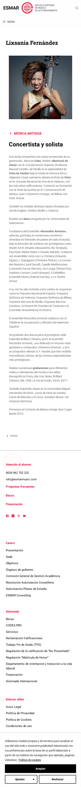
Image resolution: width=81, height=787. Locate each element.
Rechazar (58, 779)
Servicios (12, 632)
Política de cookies (29, 760)
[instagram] (18, 515)
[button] (77, 8)
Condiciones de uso (19, 726)
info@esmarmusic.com (21, 479)
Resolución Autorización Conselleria (30, 582)
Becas (10, 495)
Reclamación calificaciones (24, 638)
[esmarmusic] (30, 8)
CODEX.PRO (14, 625)
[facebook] (7, 515)
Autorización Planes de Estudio (26, 589)
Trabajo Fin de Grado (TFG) (23, 644)
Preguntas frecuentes (20, 486)
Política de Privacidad (20, 713)
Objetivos (12, 563)
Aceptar (40, 768)
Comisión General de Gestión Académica (33, 576)
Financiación (14, 504)
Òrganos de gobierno (19, 570)
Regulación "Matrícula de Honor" (27, 657)
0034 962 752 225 (17, 473)
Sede (9, 557)
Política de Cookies (19, 719)
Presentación (14, 550)
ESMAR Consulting (18, 595)
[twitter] (13, 515)
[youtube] (24, 515)
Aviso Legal (13, 707)
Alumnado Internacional (21, 681)
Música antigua (27, 133)
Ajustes (20, 779)
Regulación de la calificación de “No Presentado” (38, 651)
